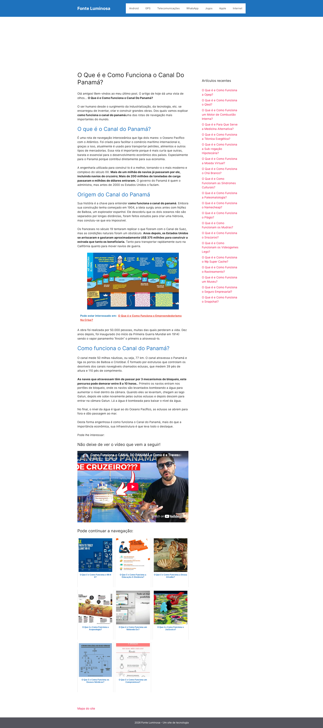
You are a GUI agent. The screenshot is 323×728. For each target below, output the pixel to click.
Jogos (208, 8)
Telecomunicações (168, 8)
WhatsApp (192, 8)
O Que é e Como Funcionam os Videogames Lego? (220, 247)
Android (134, 8)
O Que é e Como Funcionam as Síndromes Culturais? (219, 183)
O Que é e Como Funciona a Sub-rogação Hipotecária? (219, 149)
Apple (222, 8)
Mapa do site (86, 708)
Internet (237, 8)
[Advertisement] (161, 42)
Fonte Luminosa (93, 8)
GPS (148, 8)
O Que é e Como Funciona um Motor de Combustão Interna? (219, 114)
